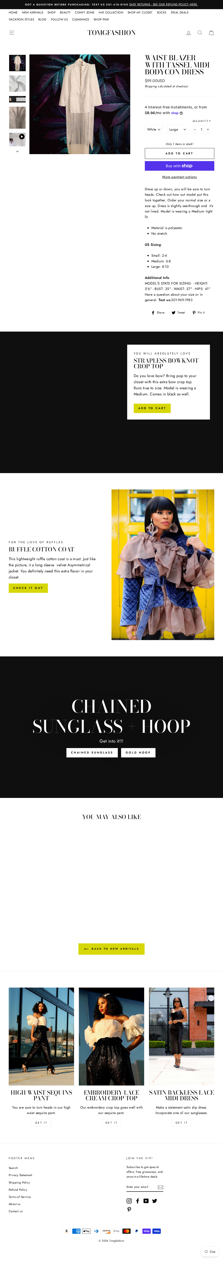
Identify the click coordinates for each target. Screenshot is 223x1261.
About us (14, 1204)
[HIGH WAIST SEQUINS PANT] (41, 1037)
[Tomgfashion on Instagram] (129, 1201)
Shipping (151, 86)
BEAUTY (65, 12)
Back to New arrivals (114, 949)
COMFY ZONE (84, 12)
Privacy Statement (20, 1175)
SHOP (51, 12)
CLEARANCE (80, 19)
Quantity (202, 121)
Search (13, 1168)
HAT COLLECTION (111, 12)
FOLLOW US (59, 19)
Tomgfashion (112, 33)
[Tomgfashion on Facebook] (137, 1201)
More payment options (179, 176)
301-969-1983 (182, 299)
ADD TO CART (152, 408)
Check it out (28, 588)
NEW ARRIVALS (32, 12)
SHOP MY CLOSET (140, 12)
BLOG (42, 19)
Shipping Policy (19, 1182)
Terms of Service (20, 1197)
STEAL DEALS (179, 12)
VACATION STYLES (21, 19)
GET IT (41, 1123)
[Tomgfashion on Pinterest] (129, 1209)
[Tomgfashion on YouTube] (146, 1201)
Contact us (15, 1211)
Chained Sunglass (92, 752)
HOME (13, 12)
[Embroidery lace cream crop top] (111, 1037)
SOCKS (161, 12)
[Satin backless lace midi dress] (181, 1037)
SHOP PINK (101, 19)
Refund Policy (18, 1189)
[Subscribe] (160, 1187)
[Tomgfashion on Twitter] (154, 1201)
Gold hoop (138, 752)
